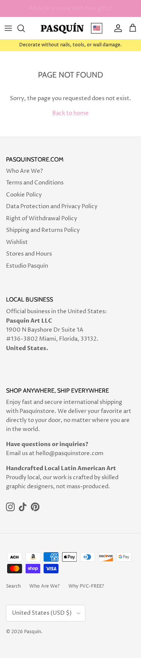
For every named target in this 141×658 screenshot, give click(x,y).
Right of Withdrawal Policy (41, 218)
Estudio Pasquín (27, 266)
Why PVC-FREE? (86, 586)
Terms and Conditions (35, 183)
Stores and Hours (29, 254)
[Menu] (8, 28)
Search (13, 586)
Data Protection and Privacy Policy (51, 206)
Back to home (70, 113)
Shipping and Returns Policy (43, 230)
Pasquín (32, 632)
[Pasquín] (62, 28)
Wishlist (17, 242)
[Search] (25, 28)
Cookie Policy (24, 195)
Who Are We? (24, 171)
